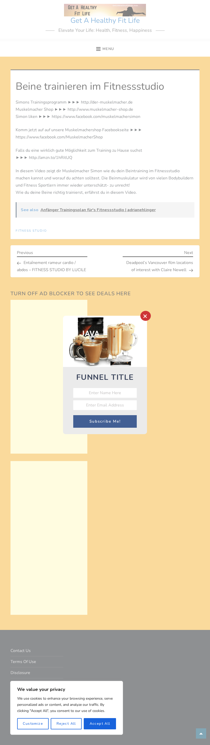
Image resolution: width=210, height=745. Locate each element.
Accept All (100, 723)
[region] (66, 708)
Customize (33, 723)
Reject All (66, 723)
